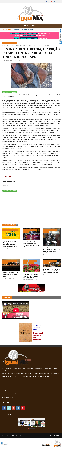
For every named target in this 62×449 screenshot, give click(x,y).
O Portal (13, 435)
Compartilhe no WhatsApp (10, 92)
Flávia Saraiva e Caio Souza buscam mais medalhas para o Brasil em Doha (31, 244)
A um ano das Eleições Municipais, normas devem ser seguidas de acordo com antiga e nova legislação (11, 244)
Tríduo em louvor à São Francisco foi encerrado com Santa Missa (30, 276)
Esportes (30, 229)
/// (17, 224)
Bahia (4, 260)
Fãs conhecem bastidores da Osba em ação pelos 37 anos (10, 274)
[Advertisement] (31, 206)
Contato (18, 435)
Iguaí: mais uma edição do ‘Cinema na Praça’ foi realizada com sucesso (51, 271)
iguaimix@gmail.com (9, 397)
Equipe (8, 435)
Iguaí (51, 229)
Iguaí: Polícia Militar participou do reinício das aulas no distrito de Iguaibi (51, 250)
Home (3, 435)
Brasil (4, 43)
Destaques (46, 229)
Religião (25, 262)
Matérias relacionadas (9, 224)
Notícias (8, 43)
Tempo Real (14, 43)
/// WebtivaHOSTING (55, 435)
